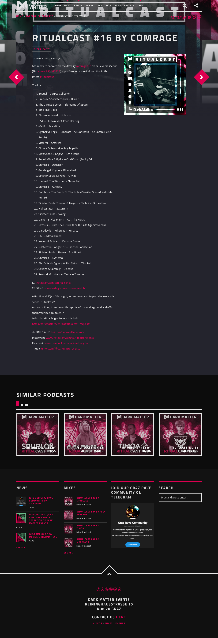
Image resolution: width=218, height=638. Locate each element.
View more (37, 434)
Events (120, 623)
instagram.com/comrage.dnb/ (53, 282)
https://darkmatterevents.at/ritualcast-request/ (61, 324)
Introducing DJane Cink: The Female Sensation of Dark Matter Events (41, 519)
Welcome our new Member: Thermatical (43, 535)
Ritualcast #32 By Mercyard (87, 541)
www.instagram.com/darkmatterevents (70, 338)
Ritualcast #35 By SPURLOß (87, 499)
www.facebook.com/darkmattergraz (66, 343)
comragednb (83, 66)
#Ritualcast (47, 77)
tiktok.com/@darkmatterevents (60, 348)
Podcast (31, 16)
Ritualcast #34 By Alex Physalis (90, 513)
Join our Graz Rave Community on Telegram (41, 501)
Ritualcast (46, 16)
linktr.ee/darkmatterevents (67, 332)
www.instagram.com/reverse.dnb (64, 288)
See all (20, 547)
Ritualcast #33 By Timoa (87, 527)
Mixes (109, 623)
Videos (97, 623)
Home (19, 16)
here (121, 617)
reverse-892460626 (48, 71)
